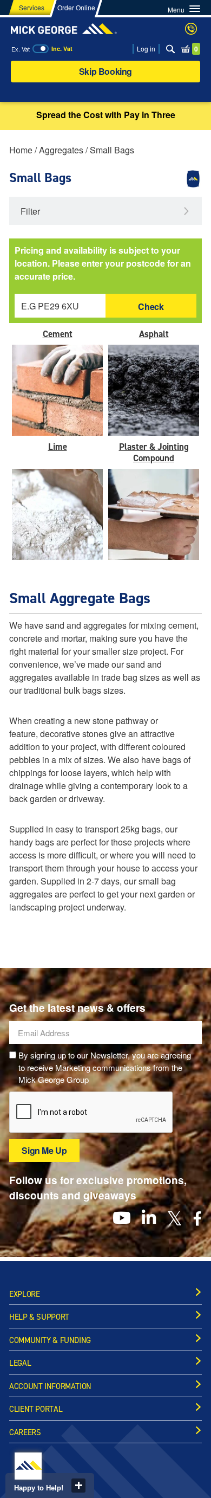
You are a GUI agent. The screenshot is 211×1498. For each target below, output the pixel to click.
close (78, 1485)
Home (20, 150)
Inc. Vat (61, 48)
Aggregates (61, 150)
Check (150, 306)
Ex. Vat (20, 48)
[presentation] (91, 1113)
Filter (30, 211)
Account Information (50, 1386)
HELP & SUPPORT (39, 1317)
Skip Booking (105, 71)
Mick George (64, 28)
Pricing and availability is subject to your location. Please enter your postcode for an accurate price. (103, 263)
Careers (25, 1432)
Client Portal (35, 1409)
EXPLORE (24, 1294)
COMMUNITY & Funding (50, 1340)
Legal (20, 1363)
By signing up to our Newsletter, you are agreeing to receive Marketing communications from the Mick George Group (104, 1067)
